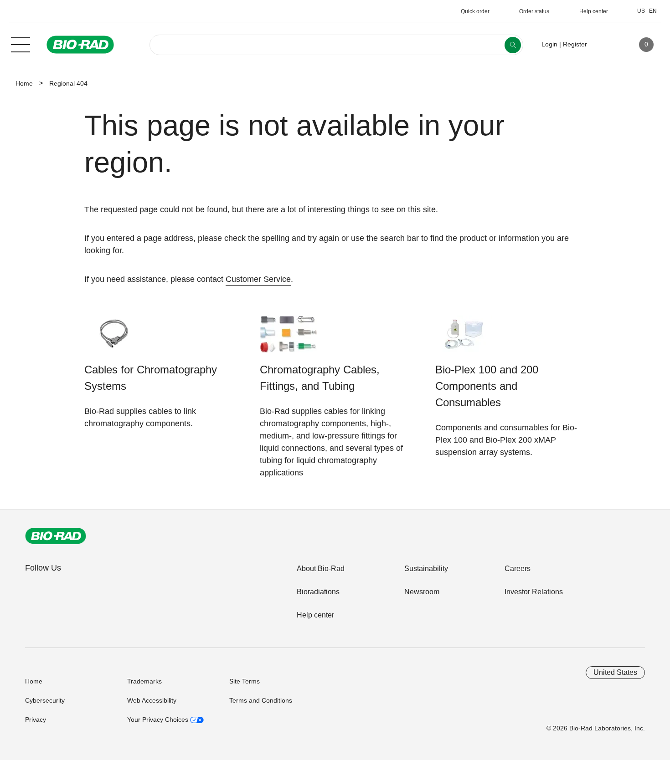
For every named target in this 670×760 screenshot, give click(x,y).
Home (24, 83)
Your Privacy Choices (158, 719)
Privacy (35, 719)
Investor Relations (534, 592)
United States (615, 672)
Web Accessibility (151, 700)
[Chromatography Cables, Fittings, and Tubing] (288, 339)
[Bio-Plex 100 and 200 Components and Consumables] (463, 339)
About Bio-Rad (321, 568)
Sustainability (426, 568)
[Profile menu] (607, 45)
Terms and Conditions (260, 700)
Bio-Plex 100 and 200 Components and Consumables (486, 385)
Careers (518, 568)
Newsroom (421, 592)
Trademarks (144, 681)
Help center (315, 615)
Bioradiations (318, 592)
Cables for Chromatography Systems (150, 377)
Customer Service (258, 279)
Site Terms (244, 681)
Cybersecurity (45, 700)
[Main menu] (20, 44)
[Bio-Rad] (55, 536)
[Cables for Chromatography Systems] (112, 339)
